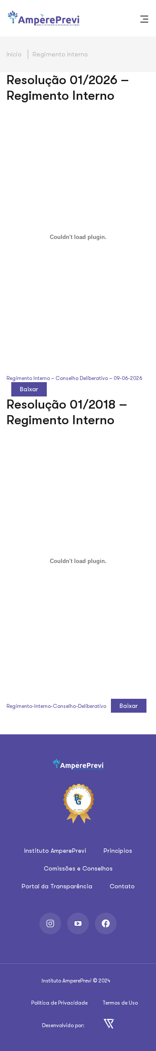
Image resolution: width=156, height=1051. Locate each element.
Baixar (29, 389)
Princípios (118, 850)
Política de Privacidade (59, 1003)
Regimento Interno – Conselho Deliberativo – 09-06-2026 (74, 378)
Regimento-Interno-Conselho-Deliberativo (56, 706)
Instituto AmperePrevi (55, 850)
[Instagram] (50, 923)
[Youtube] (78, 923)
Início (14, 54)
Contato (122, 886)
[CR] (109, 1023)
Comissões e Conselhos (78, 868)
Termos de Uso (120, 1003)
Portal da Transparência (57, 886)
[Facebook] (106, 923)
